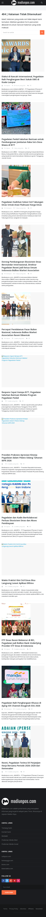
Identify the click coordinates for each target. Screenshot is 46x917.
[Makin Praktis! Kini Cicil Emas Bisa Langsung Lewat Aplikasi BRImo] (23, 559)
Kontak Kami (6, 832)
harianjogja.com (7, 860)
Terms (5, 909)
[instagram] (18, 880)
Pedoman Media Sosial (10, 844)
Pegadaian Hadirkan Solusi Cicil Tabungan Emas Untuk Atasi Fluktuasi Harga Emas (22, 203)
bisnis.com (5, 864)
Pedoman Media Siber (10, 840)
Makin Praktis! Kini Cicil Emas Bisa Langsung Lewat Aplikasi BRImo (18, 582)
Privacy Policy (13, 909)
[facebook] (3, 880)
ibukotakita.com (7, 868)
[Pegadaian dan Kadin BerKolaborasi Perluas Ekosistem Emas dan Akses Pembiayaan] (23, 496)
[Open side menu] (3, 3)
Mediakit (5, 836)
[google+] (11, 880)
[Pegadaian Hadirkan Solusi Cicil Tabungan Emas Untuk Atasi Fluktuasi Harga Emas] (23, 181)
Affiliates (31, 909)
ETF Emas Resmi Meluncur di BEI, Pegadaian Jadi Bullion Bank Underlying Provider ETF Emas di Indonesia (21, 643)
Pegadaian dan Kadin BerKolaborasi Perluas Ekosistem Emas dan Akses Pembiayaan (19, 520)
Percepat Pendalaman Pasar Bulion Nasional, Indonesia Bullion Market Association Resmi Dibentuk (19, 332)
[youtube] (14, 880)
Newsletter (39, 909)
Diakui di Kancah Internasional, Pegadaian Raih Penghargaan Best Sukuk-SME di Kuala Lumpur (23, 79)
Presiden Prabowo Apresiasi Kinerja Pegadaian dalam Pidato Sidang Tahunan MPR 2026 (22, 458)
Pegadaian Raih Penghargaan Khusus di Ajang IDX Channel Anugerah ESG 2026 (21, 704)
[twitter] (7, 880)
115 (30, 85)
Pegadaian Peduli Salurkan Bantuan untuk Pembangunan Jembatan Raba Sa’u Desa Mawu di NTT (23, 142)
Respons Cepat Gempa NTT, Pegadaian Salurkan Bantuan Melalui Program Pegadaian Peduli (21, 395)
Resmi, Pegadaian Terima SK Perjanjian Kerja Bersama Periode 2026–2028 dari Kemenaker (21, 765)
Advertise (23, 909)
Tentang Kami (7, 828)
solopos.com (6, 856)
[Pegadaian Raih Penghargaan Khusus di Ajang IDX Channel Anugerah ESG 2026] (23, 682)
